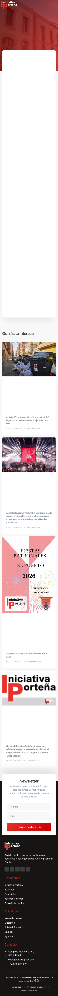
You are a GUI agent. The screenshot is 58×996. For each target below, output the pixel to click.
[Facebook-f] (7, 869)
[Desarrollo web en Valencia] (35, 980)
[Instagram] (12, 869)
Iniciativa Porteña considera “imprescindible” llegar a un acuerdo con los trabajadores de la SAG (27, 420)
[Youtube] (22, 869)
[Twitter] (17, 869)
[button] (53, 5)
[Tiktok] (28, 869)
